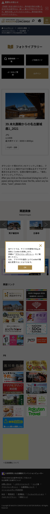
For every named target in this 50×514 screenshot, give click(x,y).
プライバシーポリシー (24, 254)
